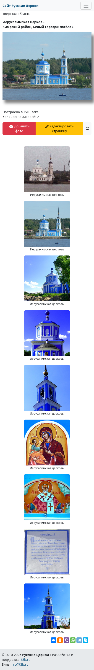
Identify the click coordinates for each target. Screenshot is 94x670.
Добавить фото (21, 128)
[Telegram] (79, 640)
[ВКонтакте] (53, 640)
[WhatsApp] (73, 640)
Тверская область (16, 13)
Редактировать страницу (61, 128)
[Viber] (66, 640)
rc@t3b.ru (21, 664)
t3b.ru (26, 659)
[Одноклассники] (60, 640)
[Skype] (85, 640)
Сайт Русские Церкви (21, 5)
